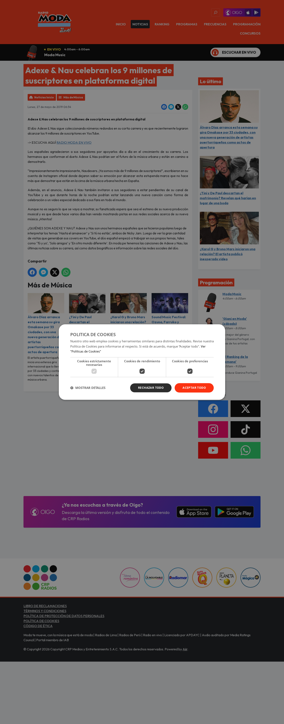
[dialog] (142, 362)
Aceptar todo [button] (194, 388)
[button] (87, 388)
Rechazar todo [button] (151, 388)
